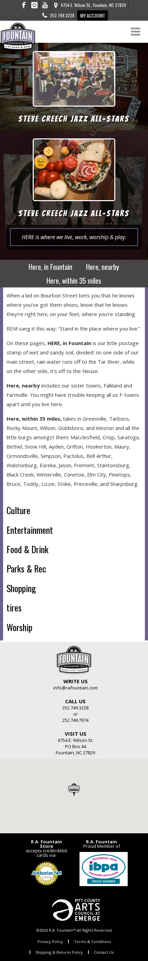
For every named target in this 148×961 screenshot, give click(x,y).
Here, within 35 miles (73, 280)
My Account (92, 15)
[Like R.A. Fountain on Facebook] (24, 5)
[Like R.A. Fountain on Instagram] (34, 5)
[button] (74, 789)
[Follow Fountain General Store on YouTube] (45, 5)
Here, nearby (102, 267)
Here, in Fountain (50, 267)
